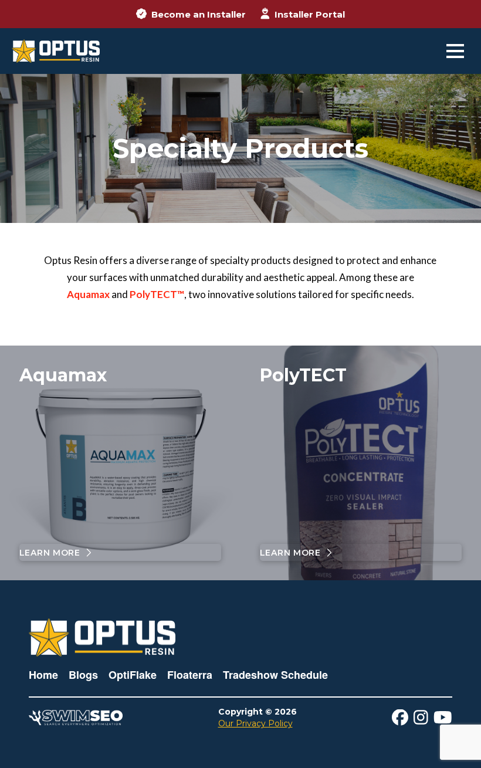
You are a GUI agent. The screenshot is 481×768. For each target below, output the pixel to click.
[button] (455, 51)
